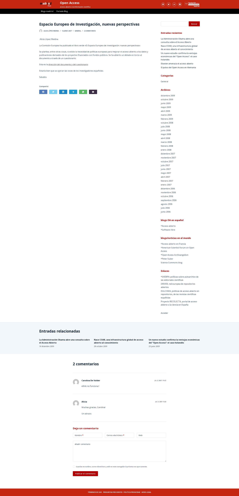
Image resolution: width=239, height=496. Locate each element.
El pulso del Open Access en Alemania (178, 67)
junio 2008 (166, 130)
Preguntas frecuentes (112, 492)
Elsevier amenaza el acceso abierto (177, 63)
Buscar (194, 24)
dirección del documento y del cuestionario (68, 64)
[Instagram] (180, 4)
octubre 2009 (167, 99)
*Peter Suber (167, 258)
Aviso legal (146, 492)
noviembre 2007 (168, 157)
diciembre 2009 (168, 95)
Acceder (164, 313)
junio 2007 (166, 169)
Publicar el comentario (85, 473)
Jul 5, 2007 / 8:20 (160, 402)
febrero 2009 (167, 119)
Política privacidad (132, 492)
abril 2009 (165, 111)
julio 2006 (165, 208)
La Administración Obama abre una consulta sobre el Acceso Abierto (177, 40)
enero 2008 (166, 149)
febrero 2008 (167, 146)
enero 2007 (166, 184)
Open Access (69, 3)
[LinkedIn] (63, 92)
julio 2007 (165, 165)
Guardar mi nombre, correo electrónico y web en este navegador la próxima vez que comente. (111, 466)
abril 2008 (165, 138)
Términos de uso (95, 492)
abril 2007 (165, 177)
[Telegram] (73, 92)
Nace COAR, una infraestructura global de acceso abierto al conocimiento (179, 48)
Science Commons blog (171, 262)
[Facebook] (163, 4)
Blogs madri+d (47, 11)
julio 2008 (165, 126)
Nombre (79, 435)
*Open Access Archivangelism (174, 255)
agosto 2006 (166, 204)
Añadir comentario (82, 444)
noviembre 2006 (168, 192)
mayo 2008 (166, 134)
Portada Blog (62, 11)
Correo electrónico (115, 435)
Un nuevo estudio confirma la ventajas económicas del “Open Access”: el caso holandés (179, 56)
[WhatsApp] (83, 92)
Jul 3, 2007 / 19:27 (160, 380)
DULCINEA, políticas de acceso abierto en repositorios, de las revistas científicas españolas (180, 294)
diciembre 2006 (168, 188)
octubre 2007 (167, 161)
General (78, 31)
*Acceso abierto (168, 226)
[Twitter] (169, 4)
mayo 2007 (166, 173)
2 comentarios (90, 31)
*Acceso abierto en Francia (173, 243)
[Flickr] (174, 4)
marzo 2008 (166, 142)
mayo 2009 (166, 107)
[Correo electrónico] (93, 92)
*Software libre (168, 229)
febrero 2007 (167, 180)
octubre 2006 (167, 196)
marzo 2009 (166, 115)
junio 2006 (166, 211)
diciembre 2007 (168, 153)
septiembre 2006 (169, 200)
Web (141, 435)
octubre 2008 (167, 122)
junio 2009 (166, 103)
